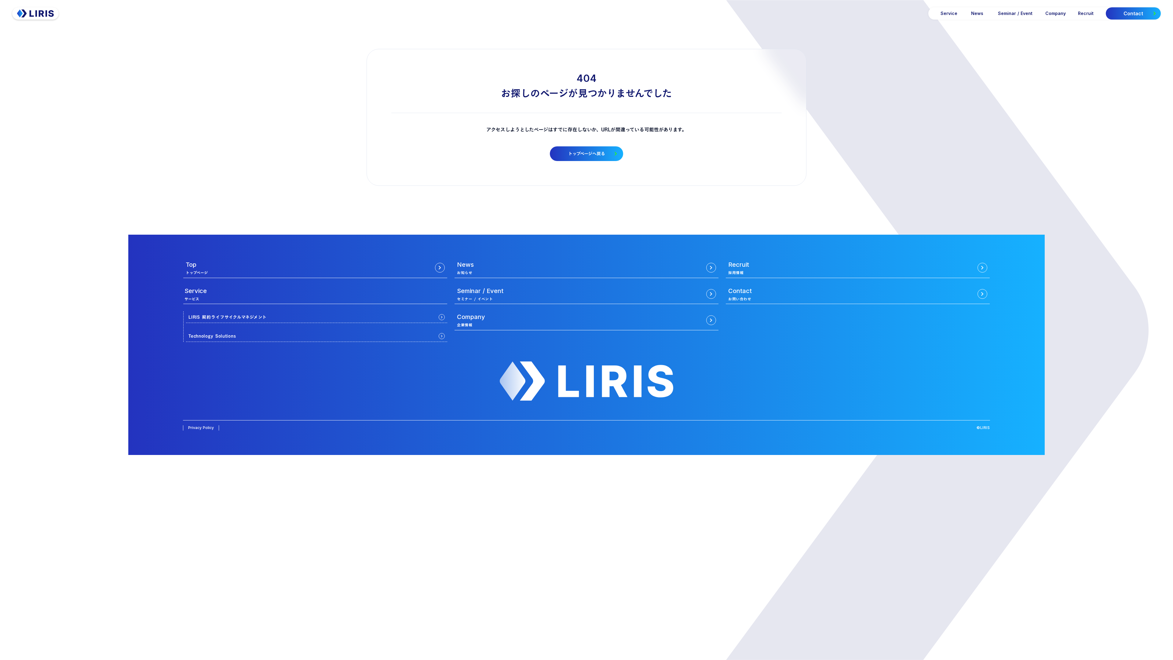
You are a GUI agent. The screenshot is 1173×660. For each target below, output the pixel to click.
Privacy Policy (201, 427)
